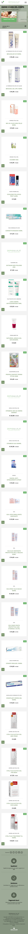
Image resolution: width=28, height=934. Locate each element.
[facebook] (14, 852)
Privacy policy (5, 923)
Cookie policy (12, 923)
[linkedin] (11, 852)
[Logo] (14, 2)
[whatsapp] (22, 852)
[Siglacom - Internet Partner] (14, 930)
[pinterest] (19, 852)
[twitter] (16, 852)
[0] (2, 2)
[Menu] (25, 2)
